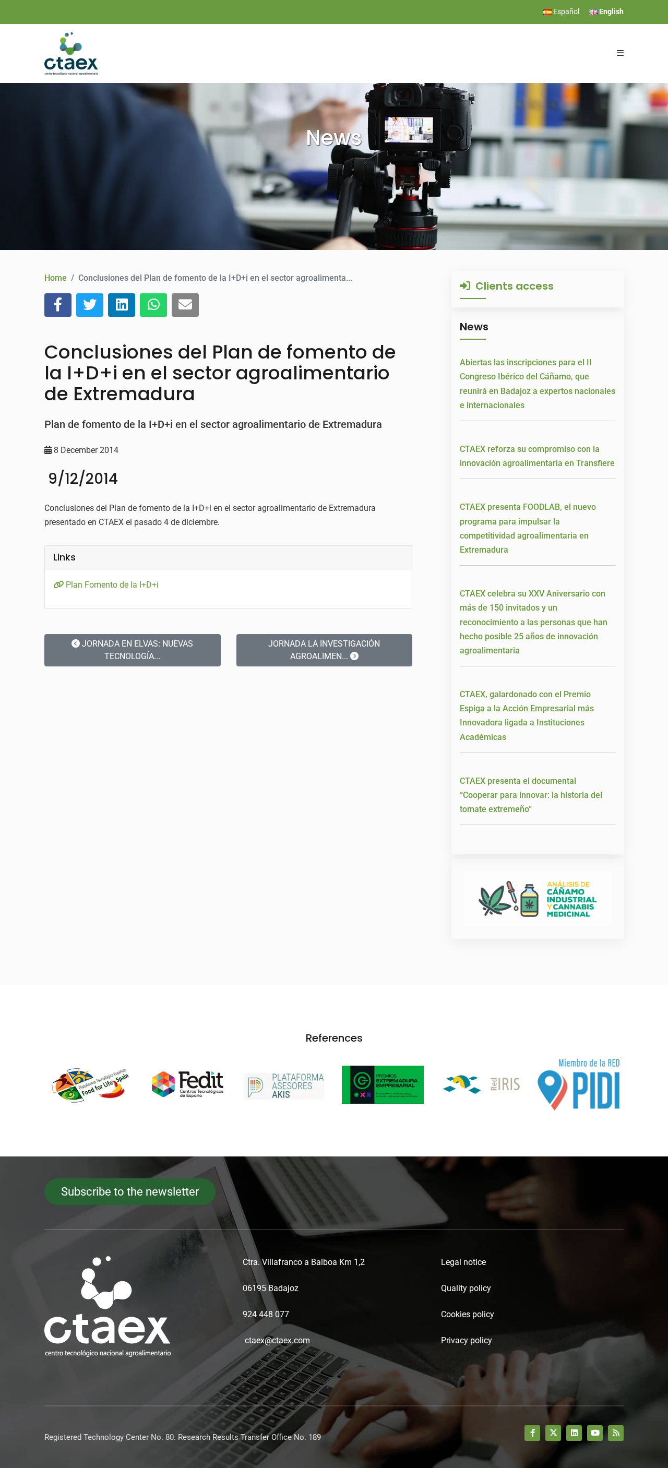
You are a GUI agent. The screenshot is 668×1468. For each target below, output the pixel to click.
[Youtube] (595, 1433)
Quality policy (466, 1288)
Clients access (512, 286)
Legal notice (463, 1262)
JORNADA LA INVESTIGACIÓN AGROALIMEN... (324, 650)
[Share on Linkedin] (121, 304)
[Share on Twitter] (89, 304)
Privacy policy (466, 1340)
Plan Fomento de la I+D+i (111, 585)
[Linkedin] (574, 1433)
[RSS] (616, 1433)
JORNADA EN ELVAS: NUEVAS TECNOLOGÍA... (136, 650)
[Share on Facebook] (57, 304)
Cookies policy (467, 1314)
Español (565, 11)
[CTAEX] (71, 53)
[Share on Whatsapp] (153, 304)
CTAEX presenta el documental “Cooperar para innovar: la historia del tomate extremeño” (531, 795)
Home (55, 278)
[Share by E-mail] (185, 304)
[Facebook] (532, 1433)
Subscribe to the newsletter (130, 1191)
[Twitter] (553, 1433)
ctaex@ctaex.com (277, 1340)
